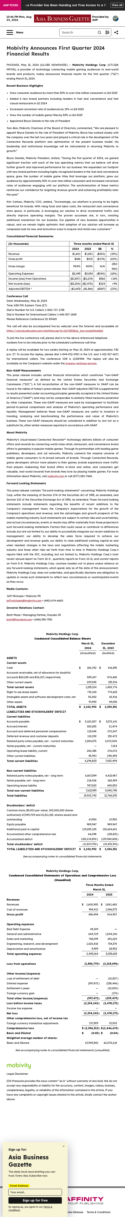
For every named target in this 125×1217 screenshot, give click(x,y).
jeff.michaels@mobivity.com (24, 600)
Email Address (19, 1185)
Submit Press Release (69, 1212)
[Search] (99, 32)
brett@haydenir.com (19, 619)
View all (117, 5)
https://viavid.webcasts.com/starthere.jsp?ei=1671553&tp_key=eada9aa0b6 (55, 330)
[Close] (63, 1146)
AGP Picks (10, 5)
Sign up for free (35, 1200)
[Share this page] (116, 32)
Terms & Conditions (98, 1212)
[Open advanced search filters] (107, 32)
